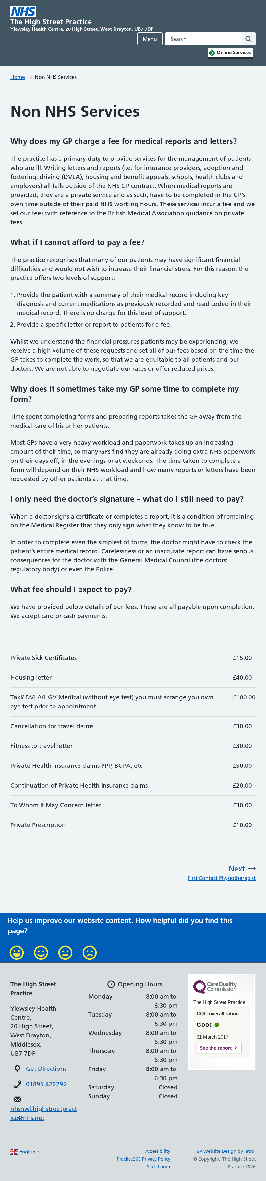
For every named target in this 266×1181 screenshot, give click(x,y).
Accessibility (157, 1151)
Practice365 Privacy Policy (143, 1159)
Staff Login (158, 1167)
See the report (216, 1048)
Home (17, 77)
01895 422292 (46, 1084)
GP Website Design (216, 1151)
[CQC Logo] (215, 992)
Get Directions (46, 1068)
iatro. (250, 1151)
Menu (150, 39)
